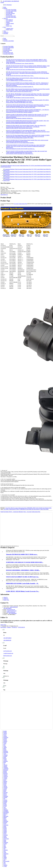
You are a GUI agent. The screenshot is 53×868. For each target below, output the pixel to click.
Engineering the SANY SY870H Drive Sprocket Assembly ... (19, 112)
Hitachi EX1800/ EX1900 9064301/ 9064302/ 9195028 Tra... (19, 118)
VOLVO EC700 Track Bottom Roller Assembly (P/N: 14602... (20, 137)
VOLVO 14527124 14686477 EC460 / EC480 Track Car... (22, 577)
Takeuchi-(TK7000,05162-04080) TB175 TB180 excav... (22, 554)
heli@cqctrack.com (11, 612)
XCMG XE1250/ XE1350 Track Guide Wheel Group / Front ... (20, 75)
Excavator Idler (9, 12)
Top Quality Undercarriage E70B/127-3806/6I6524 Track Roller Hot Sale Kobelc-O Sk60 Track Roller (26, 509)
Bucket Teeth (9, 14)
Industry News (9, 29)
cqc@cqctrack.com (11, 609)
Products (5, 8)
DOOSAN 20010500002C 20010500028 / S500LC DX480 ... (23, 570)
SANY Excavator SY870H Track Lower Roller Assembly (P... (19, 86)
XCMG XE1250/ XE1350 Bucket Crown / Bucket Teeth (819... (20, 63)
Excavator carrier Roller (11, 10)
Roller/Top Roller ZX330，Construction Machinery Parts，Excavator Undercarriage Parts (20, 511)
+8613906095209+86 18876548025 (10, 607)
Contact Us (5, 32)
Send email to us (4, 194)
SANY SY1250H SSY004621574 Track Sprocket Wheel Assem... (20, 133)
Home (4, 7)
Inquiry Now (3, 624)
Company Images (10, 23)
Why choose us (9, 19)
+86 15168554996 (12, 613)
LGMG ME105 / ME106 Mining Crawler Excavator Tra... (22, 591)
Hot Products (3, 627)
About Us (5, 18)
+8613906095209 (7, 640)
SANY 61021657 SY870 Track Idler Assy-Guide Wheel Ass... (19, 153)
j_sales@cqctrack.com (11, 610)
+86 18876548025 (7, 638)
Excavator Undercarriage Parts (20, 203)
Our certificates (9, 20)
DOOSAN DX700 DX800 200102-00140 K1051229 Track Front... (21, 123)
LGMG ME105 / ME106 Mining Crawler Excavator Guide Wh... (20, 97)
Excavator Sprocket (10, 13)
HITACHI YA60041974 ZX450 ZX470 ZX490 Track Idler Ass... (20, 148)
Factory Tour (9, 25)
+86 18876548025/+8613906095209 (11, 1)
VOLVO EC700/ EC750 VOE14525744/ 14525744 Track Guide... (21, 107)
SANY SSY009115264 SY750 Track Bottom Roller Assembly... (20, 142)
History (7, 24)
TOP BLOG (14, 627)
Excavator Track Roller (11, 9)
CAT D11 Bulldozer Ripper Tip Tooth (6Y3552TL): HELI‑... (19, 80)
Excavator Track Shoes (11, 17)
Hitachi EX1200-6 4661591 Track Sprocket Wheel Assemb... (19, 128)
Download (5, 33)
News (4, 27)
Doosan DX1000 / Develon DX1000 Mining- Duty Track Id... (19, 102)
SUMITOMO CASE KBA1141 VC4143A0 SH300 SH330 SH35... (24, 562)
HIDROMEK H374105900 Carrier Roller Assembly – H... (22, 583)
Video (4, 30)
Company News (9, 28)
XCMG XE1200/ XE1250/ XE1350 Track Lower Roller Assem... (20, 69)
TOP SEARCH (21, 627)
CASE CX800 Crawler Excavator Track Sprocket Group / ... (19, 91)
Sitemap (9, 627)
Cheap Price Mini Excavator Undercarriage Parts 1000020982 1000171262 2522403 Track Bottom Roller (28, 507)
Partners (8, 22)
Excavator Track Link (11, 15)
